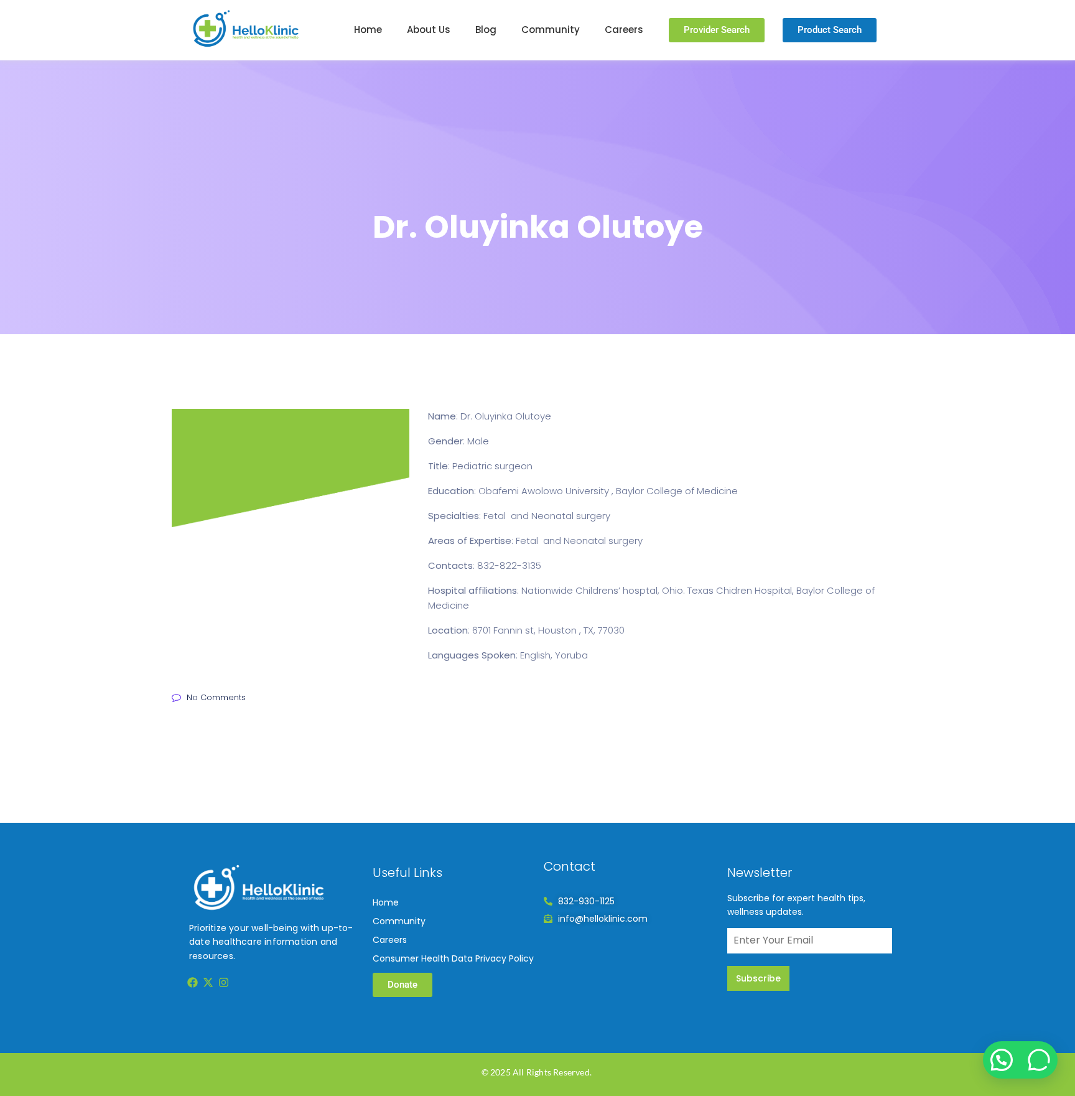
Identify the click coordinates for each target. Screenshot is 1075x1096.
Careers (624, 29)
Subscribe (758, 978)
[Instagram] (224, 982)
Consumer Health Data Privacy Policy (453, 958)
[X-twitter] (208, 982)
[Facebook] (192, 982)
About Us (428, 29)
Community (550, 29)
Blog (485, 29)
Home (368, 29)
